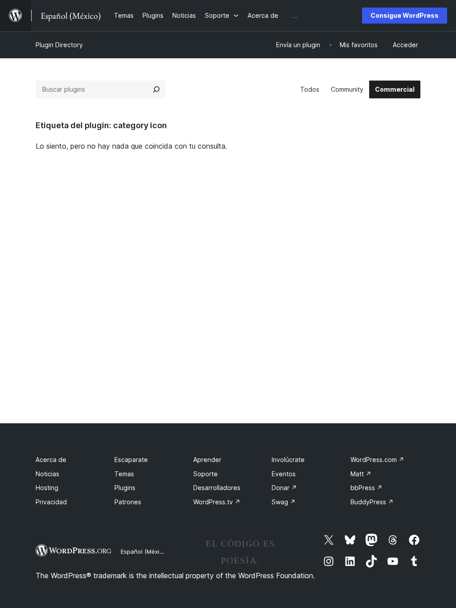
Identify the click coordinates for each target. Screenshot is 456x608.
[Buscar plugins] (156, 89)
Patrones (127, 502)
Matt (360, 474)
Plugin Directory (59, 45)
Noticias (47, 474)
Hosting (47, 487)
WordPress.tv (216, 502)
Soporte (205, 474)
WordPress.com (377, 459)
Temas (124, 474)
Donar (284, 487)
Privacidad (51, 502)
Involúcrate (288, 459)
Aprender (207, 459)
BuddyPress (372, 502)
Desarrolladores (216, 487)
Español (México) (144, 551)
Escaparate (131, 459)
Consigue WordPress (404, 15)
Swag (284, 502)
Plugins (124, 487)
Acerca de (51, 459)
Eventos (284, 474)
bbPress (366, 487)
